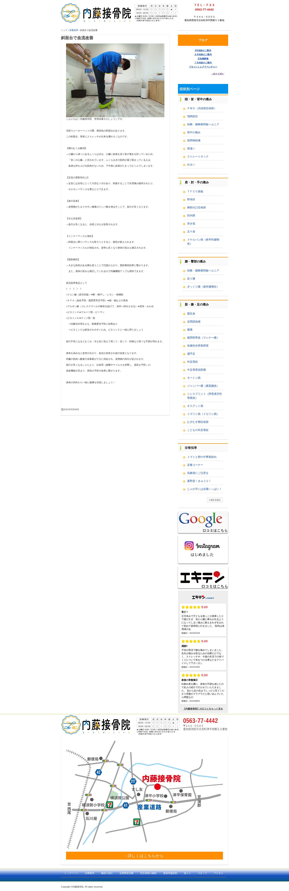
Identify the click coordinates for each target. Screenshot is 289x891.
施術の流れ (107, 873)
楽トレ (187, 873)
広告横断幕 (203, 58)
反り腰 (191, 278)
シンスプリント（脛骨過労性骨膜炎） (204, 395)
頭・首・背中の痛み (198, 99)
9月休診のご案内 (203, 50)
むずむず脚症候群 (198, 421)
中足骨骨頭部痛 (196, 369)
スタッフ (202, 873)
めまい (191, 164)
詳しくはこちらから (146, 856)
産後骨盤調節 (170, 873)
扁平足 (191, 353)
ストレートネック (198, 156)
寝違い (191, 148)
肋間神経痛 (194, 140)
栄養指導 (191, 447)
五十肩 (191, 231)
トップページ (71, 873)
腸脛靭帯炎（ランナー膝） (203, 337)
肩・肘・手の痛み (197, 182)
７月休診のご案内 (203, 62)
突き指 (191, 223)
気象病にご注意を (198, 473)
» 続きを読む (217, 74)
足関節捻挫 (194, 321)
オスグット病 (195, 405)
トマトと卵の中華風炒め (202, 456)
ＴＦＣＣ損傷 (195, 191)
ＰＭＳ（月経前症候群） (202, 108)
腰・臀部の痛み (195, 261)
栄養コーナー (195, 464)
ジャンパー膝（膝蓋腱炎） (203, 385)
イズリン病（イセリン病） (203, 413)
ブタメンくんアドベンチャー (203, 67)
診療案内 (89, 873)
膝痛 (189, 329)
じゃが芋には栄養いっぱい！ (204, 489)
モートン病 (194, 377)
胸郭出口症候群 (196, 207)
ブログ (203, 40)
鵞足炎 (191, 313)
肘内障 (191, 215)
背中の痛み (194, 132)
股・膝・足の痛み (197, 304)
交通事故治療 (126, 873)
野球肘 (191, 199)
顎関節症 (192, 116)
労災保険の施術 (148, 873)
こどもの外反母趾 (198, 430)
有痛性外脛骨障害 (198, 345)
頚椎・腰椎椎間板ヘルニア (203, 124)
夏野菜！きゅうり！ (199, 481)
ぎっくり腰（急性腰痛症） (203, 286)
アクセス (218, 873)
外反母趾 (192, 361)
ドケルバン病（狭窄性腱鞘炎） (203, 241)
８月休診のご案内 (203, 54)
